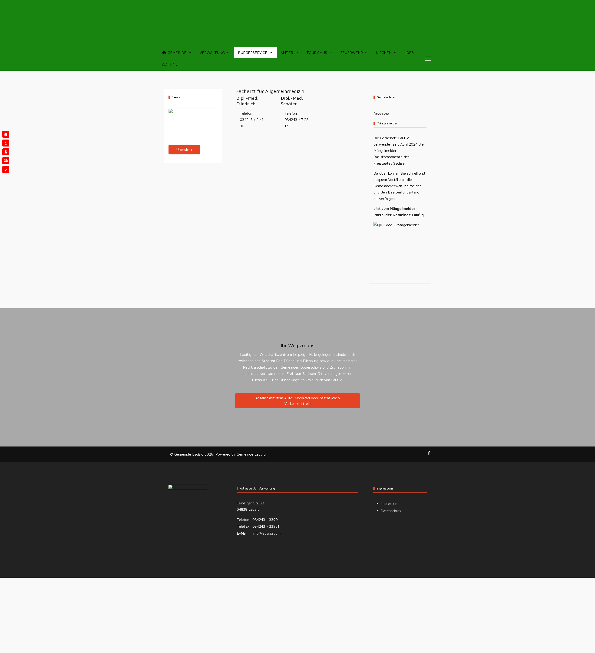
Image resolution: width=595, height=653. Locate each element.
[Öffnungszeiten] (5, 143)
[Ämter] (5, 151)
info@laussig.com (266, 533)
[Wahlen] (5, 169)
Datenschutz (391, 511)
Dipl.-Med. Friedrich (247, 100)
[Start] (5, 134)
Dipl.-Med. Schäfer (292, 100)
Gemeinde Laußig (251, 454)
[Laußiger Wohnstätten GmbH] (5, 160)
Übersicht (184, 149)
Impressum (389, 503)
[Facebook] (429, 453)
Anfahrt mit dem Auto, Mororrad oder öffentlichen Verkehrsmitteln (297, 401)
